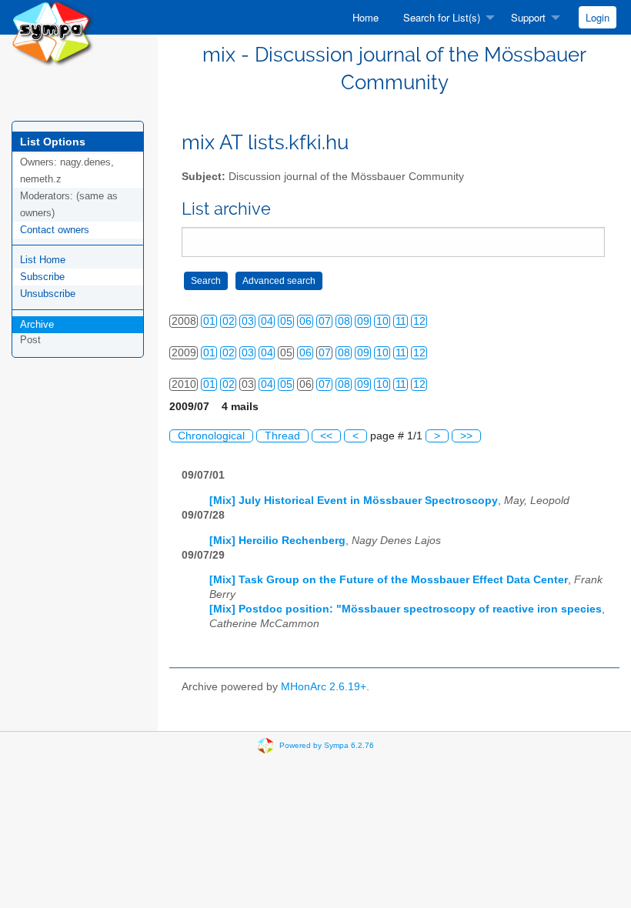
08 (344, 321)
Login (597, 17)
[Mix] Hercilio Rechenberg (277, 540)
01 (209, 321)
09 (363, 321)
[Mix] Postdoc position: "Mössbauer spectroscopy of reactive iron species (405, 609)
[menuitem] (365, 17)
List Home (42, 259)
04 (267, 321)
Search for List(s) (441, 17)
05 (286, 321)
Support (528, 17)
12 (419, 321)
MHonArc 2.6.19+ (323, 687)
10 (382, 321)
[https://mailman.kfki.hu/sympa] (53, 32)
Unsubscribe (47, 293)
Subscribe (42, 276)
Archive (37, 324)
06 (305, 321)
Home (365, 17)
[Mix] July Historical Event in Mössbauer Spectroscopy (353, 500)
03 (248, 321)
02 (228, 321)
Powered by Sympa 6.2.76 (326, 744)
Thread (282, 436)
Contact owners (54, 229)
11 (401, 321)
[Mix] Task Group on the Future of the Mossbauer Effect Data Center (388, 580)
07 (325, 321)
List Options (52, 141)
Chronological (211, 436)
